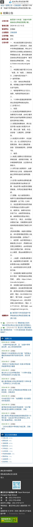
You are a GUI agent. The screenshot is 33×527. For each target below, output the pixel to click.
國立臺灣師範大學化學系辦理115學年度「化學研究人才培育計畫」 (16, 382)
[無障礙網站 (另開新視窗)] (16, 520)
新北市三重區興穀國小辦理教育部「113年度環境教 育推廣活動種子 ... (16, 330)
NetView (22, 514)
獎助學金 (7, 456)
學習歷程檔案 (8, 454)
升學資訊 (7, 448)
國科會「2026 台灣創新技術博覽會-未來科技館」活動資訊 (16, 391)
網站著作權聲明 (6, 471)
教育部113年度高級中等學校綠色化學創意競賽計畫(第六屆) (20, 315)
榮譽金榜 (7, 440)
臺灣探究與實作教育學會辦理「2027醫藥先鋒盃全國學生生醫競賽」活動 (15, 408)
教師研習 (7, 446)
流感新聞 (6, 459)
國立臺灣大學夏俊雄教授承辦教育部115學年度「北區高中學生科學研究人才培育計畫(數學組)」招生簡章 (16, 418)
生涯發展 (7, 451)
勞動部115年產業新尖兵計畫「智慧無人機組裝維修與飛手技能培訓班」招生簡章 (16, 355)
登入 (2, 477)
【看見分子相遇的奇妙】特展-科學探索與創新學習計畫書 (15, 365)
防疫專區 (7, 461)
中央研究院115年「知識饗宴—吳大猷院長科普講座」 (16, 400)
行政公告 (7, 438)
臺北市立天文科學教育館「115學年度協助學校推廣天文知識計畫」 (16, 374)
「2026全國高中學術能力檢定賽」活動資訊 (15, 428)
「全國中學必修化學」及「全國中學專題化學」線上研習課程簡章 (15, 346)
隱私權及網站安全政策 (9, 474)
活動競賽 (7, 443)
